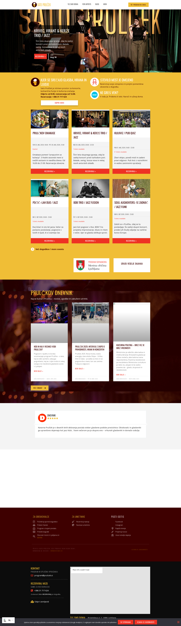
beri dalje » (38, 371)
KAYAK (39, 537)
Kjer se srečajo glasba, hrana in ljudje (64, 82)
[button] (34, 424)
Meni (105, 4)
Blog (97, 4)
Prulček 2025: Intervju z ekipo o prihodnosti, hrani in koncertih (90, 348)
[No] (178, 622)
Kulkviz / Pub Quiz (125, 133)
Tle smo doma (73, 4)
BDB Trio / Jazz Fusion (86, 202)
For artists (86, 4)
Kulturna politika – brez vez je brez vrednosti (130, 346)
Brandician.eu (57, 551)
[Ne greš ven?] (94, 94)
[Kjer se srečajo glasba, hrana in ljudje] (35, 82)
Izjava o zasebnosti (139, 549)
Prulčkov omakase (44, 133)
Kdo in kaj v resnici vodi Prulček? (45, 348)
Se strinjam (125, 622)
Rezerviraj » (40, 56)
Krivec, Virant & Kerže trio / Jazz (52, 33)
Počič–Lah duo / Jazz (45, 202)
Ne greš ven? (109, 92)
